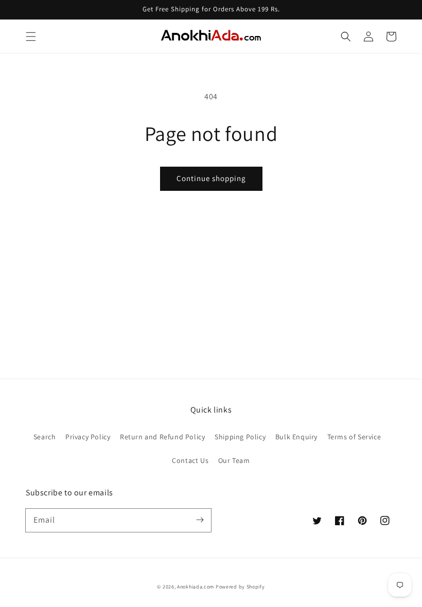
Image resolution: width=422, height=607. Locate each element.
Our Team (234, 460)
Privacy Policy (87, 436)
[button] (31, 36)
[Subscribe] (199, 520)
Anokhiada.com (195, 586)
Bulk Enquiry (296, 436)
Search (44, 436)
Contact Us (190, 460)
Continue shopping (211, 178)
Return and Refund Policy (162, 436)
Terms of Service (354, 436)
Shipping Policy (240, 436)
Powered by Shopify (240, 586)
